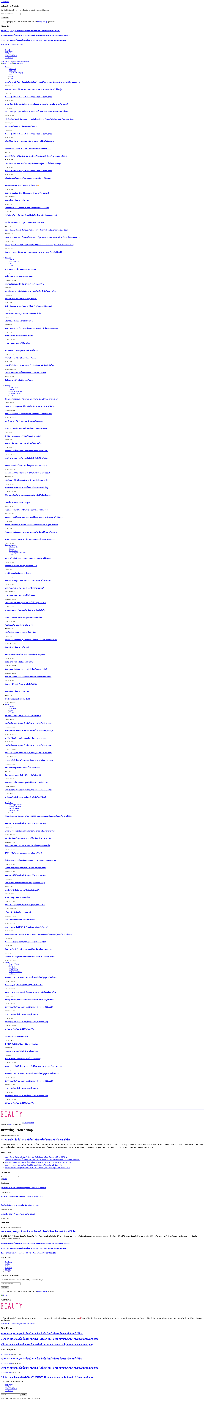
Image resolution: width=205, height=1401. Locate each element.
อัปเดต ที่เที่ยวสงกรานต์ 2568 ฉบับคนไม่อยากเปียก (23, 443)
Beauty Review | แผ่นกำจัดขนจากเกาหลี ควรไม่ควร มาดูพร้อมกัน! (29, 1000)
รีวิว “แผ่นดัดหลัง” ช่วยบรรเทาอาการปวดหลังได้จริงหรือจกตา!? (28, 495)
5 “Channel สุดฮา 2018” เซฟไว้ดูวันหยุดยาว (21, 595)
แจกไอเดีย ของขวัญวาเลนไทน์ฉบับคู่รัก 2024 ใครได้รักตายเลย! (28, 723)
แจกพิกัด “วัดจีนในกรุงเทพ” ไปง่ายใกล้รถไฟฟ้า (22, 890)
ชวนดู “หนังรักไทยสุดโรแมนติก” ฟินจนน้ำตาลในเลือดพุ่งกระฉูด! (29, 731)
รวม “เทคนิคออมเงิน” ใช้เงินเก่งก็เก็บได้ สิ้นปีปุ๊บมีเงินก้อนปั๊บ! (27, 846)
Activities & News (6, 1227)
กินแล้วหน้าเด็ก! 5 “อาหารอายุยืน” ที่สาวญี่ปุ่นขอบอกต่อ (20, 1205)
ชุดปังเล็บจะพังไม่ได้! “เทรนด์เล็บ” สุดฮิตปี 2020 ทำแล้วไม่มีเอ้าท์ (23, 1188)
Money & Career (15, 806)
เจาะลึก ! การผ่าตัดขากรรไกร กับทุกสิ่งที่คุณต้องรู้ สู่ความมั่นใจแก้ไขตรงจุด (33, 163)
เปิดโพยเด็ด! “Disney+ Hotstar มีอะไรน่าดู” (21, 632)
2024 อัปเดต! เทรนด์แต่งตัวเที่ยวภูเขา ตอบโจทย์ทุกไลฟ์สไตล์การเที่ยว (30, 291)
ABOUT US (9, 54)
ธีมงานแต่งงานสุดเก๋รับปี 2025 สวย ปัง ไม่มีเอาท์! (23, 716)
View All (12, 78)
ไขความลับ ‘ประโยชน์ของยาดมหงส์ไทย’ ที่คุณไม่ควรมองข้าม (28, 949)
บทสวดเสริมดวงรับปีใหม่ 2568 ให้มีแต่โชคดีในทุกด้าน (25, 654)
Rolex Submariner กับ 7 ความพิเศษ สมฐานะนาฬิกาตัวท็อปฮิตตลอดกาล (31, 328)
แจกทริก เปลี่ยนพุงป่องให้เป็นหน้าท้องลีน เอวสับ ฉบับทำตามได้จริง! (30, 406)
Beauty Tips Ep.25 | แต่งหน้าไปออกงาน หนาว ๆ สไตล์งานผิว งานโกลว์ (31, 992)
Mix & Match (14, 261)
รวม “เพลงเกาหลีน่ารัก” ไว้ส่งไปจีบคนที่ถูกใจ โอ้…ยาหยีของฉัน (28, 753)
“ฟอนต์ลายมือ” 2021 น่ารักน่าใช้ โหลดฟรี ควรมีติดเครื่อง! (26, 510)
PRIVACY (9, 52)
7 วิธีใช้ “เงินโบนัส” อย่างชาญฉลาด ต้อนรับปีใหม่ (23, 853)
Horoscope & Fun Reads (17, 553)
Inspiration (9, 803)
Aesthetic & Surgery (16, 73)
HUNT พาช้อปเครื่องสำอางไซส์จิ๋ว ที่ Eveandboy (23, 1059)
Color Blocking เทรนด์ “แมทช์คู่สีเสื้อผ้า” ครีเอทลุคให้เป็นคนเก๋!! (28, 306)
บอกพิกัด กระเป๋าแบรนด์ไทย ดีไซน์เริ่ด (19, 336)
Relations (12, 708)
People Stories (14, 808)
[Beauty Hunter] (12, 63)
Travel (11, 389)
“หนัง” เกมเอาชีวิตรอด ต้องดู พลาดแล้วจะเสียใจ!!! (23, 617)
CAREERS (9, 58)
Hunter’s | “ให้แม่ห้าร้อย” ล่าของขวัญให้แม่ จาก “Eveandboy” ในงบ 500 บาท (33, 1066)
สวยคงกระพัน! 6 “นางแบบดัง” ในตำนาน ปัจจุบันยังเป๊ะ (25, 610)
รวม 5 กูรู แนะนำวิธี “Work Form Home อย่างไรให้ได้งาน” (26, 927)
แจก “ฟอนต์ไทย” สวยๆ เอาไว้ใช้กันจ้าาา (20, 920)
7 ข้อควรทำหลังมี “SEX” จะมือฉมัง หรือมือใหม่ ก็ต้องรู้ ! (26, 797)
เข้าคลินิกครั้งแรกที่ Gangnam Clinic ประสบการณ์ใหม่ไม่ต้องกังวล (29, 141)
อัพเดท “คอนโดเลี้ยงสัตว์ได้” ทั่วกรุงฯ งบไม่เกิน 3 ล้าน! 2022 (27, 465)
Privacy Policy (42, 22)
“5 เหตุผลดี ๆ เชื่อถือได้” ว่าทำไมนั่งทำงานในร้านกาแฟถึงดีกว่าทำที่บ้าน (35, 1139)
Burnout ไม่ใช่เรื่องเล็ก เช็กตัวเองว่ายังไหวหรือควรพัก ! (25, 823)
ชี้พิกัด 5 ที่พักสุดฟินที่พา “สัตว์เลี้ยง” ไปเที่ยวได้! (22, 768)
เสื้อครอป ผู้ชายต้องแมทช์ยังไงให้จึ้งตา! (19, 321)
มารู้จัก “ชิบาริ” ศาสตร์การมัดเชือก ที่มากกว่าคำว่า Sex (25, 738)
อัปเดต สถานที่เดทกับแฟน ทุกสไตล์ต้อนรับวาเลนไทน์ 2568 (26, 451)
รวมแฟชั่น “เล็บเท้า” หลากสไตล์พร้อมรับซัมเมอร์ (18, 1214)
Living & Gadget (15, 393)
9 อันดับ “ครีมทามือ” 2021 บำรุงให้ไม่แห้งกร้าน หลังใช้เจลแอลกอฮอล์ (31, 215)
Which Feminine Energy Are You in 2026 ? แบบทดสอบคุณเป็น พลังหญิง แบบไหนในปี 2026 (38, 816)
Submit (24, 1394)
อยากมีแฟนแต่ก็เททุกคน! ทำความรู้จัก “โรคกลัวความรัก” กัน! (28, 838)
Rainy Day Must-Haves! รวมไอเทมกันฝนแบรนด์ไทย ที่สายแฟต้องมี (30, 539)
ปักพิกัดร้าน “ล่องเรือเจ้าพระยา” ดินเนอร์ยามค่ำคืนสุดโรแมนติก (28, 414)
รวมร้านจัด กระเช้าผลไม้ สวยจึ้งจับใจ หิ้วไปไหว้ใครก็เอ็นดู (26, 458)
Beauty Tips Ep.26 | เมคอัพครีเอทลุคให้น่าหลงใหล (23, 985)
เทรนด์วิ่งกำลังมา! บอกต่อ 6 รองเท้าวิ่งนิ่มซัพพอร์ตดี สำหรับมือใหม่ (29, 365)
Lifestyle (8, 386)
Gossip (11, 549)
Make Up (12, 69)
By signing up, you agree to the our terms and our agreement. (29, 22)
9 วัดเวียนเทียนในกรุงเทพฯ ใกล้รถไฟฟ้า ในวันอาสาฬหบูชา (26, 428)
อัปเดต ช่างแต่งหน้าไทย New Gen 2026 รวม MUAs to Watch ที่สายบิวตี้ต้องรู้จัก (34, 89)
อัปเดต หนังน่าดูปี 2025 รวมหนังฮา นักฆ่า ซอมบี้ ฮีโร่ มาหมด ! (28, 580)
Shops (11, 263)
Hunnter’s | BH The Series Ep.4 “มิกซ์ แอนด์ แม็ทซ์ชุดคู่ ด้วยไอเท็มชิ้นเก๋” (32, 977)
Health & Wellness (15, 391)
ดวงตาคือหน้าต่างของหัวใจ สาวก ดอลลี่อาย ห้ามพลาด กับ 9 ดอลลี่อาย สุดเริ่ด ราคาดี (36, 104)
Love (7, 704)
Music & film (13, 547)
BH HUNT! (13, 970)
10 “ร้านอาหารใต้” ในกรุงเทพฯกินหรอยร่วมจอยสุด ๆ (24, 421)
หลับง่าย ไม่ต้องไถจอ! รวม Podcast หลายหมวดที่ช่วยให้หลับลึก (28, 558)
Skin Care (12, 71)
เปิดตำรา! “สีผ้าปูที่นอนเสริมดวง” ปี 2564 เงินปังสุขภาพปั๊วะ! (27, 480)
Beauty (7, 67)
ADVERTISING (11, 56)
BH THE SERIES (15, 972)
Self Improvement (15, 805)
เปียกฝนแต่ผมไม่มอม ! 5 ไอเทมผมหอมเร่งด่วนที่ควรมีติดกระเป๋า (28, 178)
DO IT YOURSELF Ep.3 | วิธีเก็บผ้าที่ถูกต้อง (21, 1044)
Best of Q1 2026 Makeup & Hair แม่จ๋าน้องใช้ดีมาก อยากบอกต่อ (28, 97)
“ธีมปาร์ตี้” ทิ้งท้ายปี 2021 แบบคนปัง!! (19, 912)
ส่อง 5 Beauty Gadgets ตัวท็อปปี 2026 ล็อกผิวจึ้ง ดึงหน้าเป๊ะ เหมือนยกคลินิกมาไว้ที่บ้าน (30, 31)
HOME (7, 50)
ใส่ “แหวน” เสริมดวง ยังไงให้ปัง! (17, 1037)
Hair (10, 74)
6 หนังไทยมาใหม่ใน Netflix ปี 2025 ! (18, 573)
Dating (11, 706)
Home (10, 1125)
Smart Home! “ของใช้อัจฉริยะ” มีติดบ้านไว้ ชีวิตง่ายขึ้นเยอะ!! (27, 473)
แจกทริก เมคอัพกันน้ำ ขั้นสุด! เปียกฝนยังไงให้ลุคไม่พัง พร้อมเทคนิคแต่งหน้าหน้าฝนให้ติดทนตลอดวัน (35, 35)
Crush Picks (13, 551)
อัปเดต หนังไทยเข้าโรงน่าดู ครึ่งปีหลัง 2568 (21, 566)
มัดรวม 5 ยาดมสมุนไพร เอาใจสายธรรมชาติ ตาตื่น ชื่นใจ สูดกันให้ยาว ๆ (31, 525)
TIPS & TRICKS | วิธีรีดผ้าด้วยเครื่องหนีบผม (21, 1051)
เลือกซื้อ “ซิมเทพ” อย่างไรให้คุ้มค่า (18, 502)
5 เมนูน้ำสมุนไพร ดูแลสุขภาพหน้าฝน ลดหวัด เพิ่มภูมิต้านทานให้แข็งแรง (31, 399)
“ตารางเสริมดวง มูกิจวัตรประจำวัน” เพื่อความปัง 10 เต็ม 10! (27, 208)
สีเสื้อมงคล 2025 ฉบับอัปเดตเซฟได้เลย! (19, 276)
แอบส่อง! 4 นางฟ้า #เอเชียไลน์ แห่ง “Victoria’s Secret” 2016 (22, 1196)
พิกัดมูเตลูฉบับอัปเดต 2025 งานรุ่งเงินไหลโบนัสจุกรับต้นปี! (26, 669)
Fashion (8, 258)
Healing (12, 710)
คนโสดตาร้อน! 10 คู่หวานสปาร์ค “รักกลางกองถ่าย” (24, 588)
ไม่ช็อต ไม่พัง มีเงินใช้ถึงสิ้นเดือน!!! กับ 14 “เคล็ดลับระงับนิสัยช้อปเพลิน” (31, 860)
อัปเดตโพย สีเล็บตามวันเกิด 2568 (17, 200)
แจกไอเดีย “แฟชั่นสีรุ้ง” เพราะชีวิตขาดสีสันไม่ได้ (23, 313)
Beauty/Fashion (14, 964)
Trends (11, 260)
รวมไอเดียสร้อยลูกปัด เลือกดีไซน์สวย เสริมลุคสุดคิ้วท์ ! (25, 284)
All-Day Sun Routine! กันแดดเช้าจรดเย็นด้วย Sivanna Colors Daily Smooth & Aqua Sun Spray (34, 40)
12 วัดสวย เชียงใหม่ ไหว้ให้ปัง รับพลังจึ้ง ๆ (20, 1029)
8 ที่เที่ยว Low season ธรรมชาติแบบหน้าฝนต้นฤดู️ (23, 436)
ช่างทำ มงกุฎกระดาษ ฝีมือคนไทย (17, 343)
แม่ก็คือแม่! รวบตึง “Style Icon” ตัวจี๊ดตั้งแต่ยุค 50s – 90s (25, 603)
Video (7, 962)
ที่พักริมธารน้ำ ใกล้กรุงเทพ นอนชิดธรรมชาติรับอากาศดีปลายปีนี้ (29, 1007)
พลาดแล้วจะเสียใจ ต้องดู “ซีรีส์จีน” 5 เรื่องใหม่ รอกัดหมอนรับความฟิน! (31, 640)
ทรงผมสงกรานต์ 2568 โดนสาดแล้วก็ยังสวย (21, 185)
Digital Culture (14, 810)
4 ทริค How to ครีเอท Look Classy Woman (21, 269)
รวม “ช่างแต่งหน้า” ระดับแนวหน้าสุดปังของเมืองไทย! (25, 905)
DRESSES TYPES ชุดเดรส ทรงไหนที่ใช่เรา (21, 350)
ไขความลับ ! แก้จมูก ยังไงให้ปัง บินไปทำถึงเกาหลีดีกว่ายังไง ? (28, 149)
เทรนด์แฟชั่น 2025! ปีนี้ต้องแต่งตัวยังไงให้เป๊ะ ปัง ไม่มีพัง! (25, 373)
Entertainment (10, 545)
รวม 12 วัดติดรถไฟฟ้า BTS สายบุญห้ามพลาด (21, 1014)
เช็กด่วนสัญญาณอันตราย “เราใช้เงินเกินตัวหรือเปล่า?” (25, 868)
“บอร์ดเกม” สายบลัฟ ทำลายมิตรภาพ (19, 625)
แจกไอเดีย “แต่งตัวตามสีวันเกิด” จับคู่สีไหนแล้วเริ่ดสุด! (25, 883)
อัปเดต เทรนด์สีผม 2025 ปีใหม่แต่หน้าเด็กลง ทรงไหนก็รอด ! (27, 193)
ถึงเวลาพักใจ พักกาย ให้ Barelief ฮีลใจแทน (21, 126)
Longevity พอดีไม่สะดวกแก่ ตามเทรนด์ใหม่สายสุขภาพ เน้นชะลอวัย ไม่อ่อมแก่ (34, 517)
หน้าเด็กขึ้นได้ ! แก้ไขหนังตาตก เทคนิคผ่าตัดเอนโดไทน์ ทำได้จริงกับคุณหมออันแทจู (36, 156)
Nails (11, 76)
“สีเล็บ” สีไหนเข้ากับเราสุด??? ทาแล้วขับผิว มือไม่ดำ (24, 222)
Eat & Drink (13, 387)
